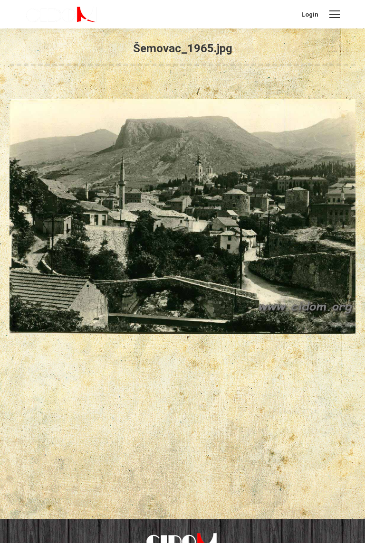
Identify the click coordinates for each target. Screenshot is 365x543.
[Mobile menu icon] (334, 14)
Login (309, 14)
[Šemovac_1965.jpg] (182, 216)
